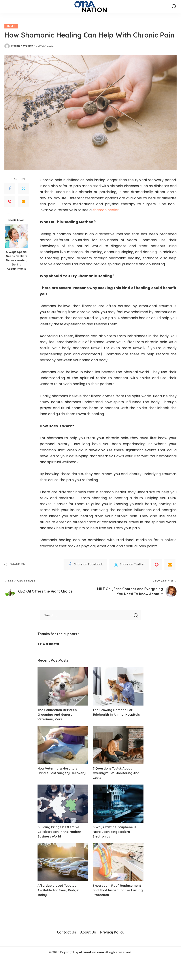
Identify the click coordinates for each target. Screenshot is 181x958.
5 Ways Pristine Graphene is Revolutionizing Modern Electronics (114, 831)
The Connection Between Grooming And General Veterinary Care (57, 714)
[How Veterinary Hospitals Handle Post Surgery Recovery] (63, 745)
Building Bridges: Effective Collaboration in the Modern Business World (59, 831)
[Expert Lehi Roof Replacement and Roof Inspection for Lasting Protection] (118, 862)
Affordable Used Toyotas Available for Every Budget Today (59, 890)
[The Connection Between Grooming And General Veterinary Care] (63, 686)
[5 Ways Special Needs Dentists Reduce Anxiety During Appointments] (16, 236)
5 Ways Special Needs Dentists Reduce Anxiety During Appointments (16, 260)
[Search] (174, 6)
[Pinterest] (9, 201)
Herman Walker (22, 45)
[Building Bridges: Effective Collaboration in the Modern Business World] (63, 804)
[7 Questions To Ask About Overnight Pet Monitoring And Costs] (118, 745)
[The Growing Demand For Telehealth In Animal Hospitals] (118, 686)
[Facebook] (9, 188)
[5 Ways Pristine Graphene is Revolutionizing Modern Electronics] (118, 804)
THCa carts (48, 643)
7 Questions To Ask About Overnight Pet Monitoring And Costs (116, 773)
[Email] (23, 201)
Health (11, 26)
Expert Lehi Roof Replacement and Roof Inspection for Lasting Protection (118, 890)
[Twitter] (23, 188)
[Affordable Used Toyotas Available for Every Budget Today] (63, 862)
